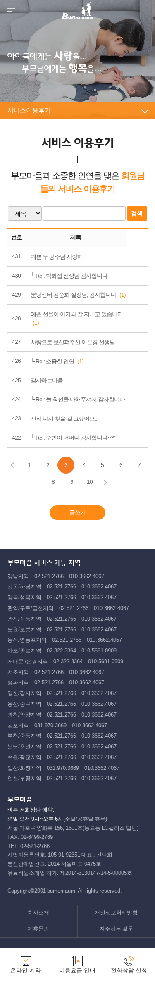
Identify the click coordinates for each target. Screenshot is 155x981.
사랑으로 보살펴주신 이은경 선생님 (73, 342)
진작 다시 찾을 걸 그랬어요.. (64, 418)
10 (90, 482)
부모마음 (77, 10)
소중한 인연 (60, 361)
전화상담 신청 (129, 970)
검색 (137, 213)
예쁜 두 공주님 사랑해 (57, 256)
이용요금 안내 (77, 970)
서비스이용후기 (29, 110)
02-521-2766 (35, 846)
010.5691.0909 (99, 651)
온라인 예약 (25, 970)
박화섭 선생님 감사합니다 (76, 275)
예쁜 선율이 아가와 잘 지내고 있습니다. (77, 314)
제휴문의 (38, 929)
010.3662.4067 (86, 576)
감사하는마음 (47, 380)
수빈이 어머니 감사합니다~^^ (80, 437)
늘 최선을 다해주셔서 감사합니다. (86, 399)
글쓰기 (77, 512)
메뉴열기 (11, 11)
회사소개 (38, 913)
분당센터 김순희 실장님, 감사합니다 (73, 294)
